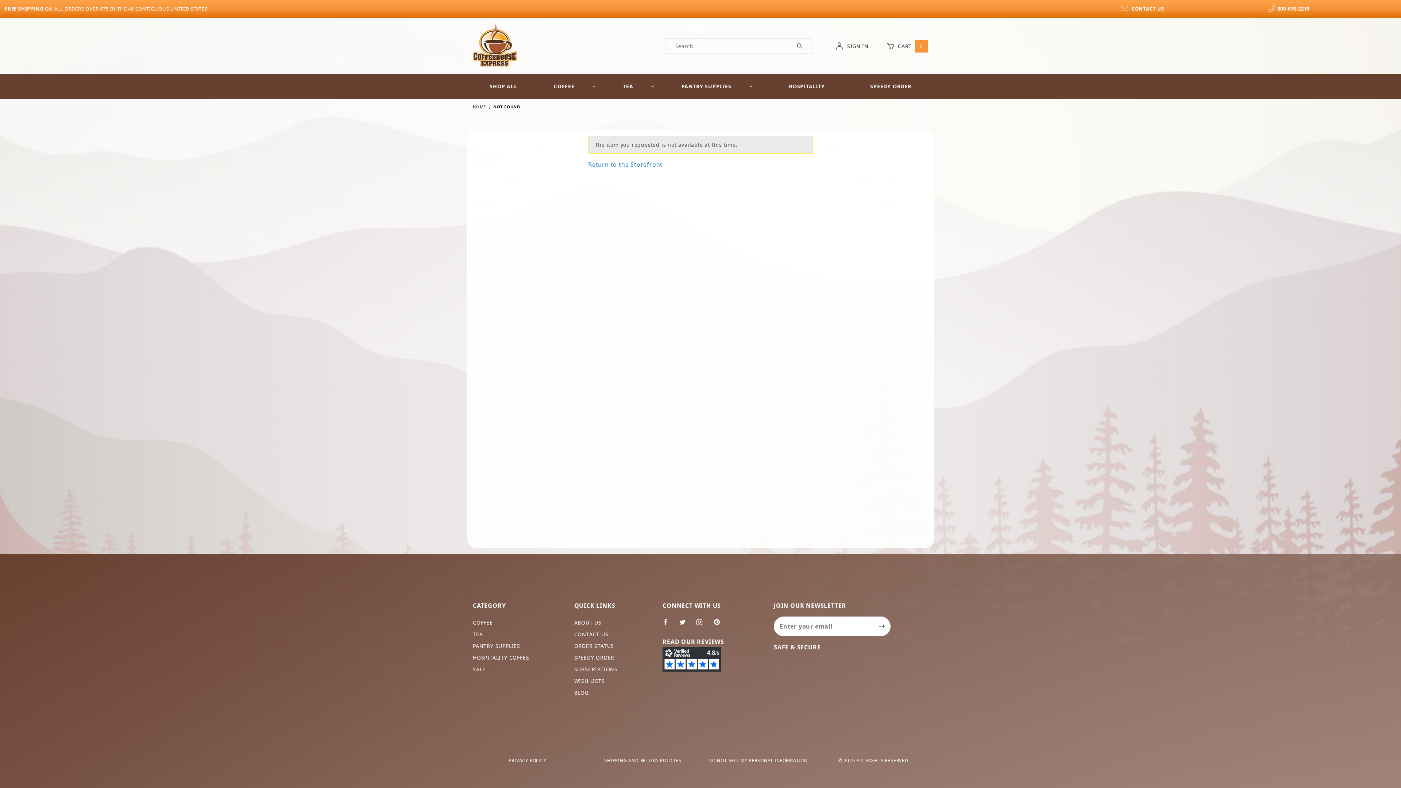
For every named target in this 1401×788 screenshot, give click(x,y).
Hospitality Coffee (501, 657)
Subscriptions (596, 669)
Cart (909, 46)
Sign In (857, 46)
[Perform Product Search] (800, 46)
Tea (628, 86)
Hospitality (806, 86)
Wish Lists (589, 680)
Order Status (594, 645)
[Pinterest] (720, 625)
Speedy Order (890, 86)
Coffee (564, 86)
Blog (581, 692)
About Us (588, 622)
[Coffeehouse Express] (495, 44)
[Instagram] (702, 625)
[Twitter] (685, 625)
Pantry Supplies (707, 86)
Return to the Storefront (625, 165)
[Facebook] (669, 625)
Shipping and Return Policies (642, 760)
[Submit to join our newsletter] (882, 626)
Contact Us (591, 634)
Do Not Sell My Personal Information (758, 760)
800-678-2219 (1293, 8)
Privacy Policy (527, 760)
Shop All (503, 86)
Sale (479, 669)
